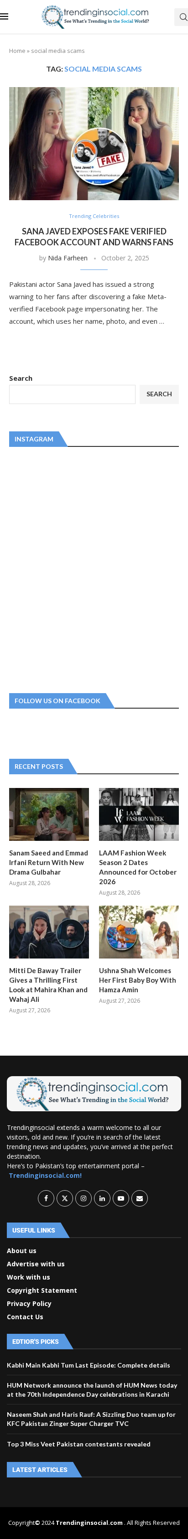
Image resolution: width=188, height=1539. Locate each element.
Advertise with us (36, 1264)
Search (20, 378)
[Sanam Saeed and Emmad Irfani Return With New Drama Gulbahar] (49, 814)
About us (22, 1251)
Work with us (28, 1277)
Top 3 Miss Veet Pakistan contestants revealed (79, 1444)
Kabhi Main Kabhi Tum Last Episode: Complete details (88, 1365)
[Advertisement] (94, 568)
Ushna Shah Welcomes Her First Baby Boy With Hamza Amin (137, 980)
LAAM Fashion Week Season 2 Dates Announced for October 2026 (138, 867)
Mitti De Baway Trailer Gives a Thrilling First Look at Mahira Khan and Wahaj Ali (48, 984)
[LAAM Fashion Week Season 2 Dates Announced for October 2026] (139, 814)
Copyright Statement (42, 1290)
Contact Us (25, 1317)
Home (17, 51)
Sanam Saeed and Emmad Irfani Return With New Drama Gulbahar (48, 862)
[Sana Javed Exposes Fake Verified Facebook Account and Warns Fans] (94, 143)
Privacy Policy (29, 1304)
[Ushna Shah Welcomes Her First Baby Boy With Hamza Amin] (139, 932)
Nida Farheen (68, 258)
